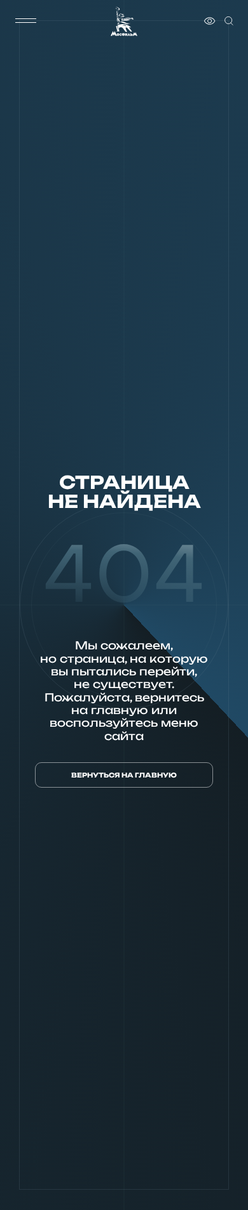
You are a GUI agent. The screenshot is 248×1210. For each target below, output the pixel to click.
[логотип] (124, 21)
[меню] (26, 21)
